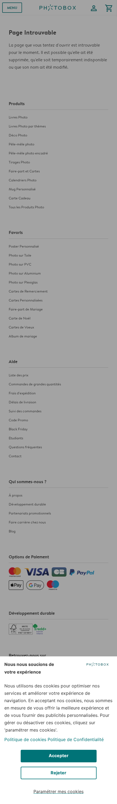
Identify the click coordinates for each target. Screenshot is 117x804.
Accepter (59, 755)
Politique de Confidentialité (76, 739)
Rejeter (58, 772)
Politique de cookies (25, 739)
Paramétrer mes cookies (58, 791)
